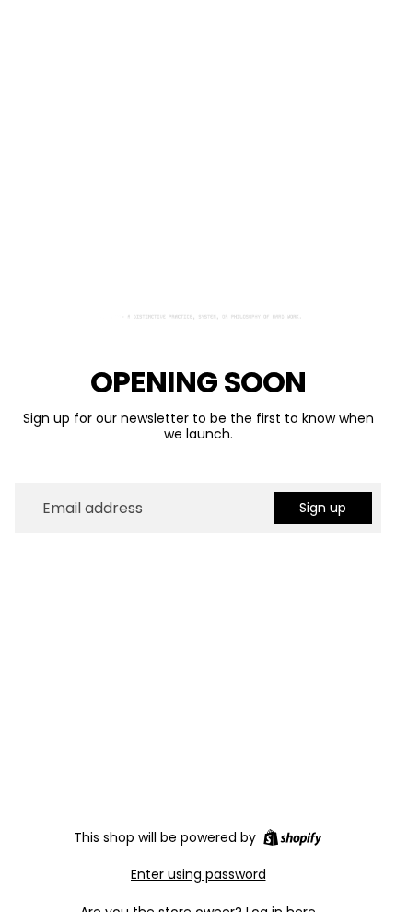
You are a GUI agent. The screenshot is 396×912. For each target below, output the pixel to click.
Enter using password (198, 874)
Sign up (322, 507)
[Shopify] (292, 837)
